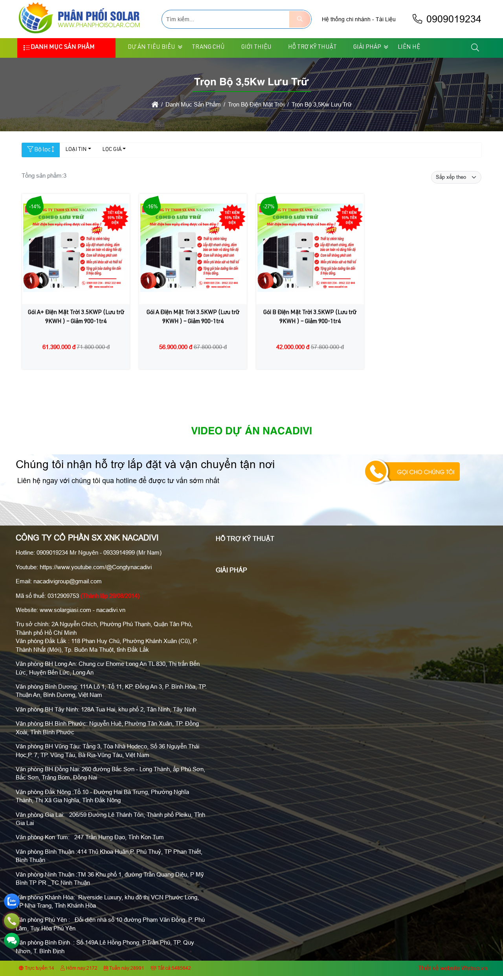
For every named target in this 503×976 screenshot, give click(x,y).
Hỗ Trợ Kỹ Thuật (312, 47)
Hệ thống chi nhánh (346, 19)
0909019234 (452, 19)
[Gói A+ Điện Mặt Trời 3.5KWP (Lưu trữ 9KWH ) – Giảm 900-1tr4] (76, 249)
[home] (155, 104)
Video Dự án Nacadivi (251, 431)
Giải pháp (367, 47)
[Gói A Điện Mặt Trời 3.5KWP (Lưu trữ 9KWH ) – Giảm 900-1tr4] (193, 249)
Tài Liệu (386, 19)
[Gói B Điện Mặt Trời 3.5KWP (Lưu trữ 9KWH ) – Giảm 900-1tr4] (310, 249)
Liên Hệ (409, 47)
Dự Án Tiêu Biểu (151, 47)
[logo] (81, 33)
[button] (475, 48)
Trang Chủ (208, 47)
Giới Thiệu (256, 47)
